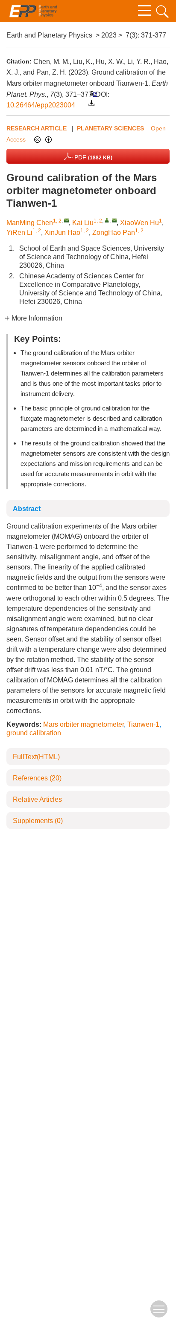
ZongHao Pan (113, 232)
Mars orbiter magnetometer (83, 724)
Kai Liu (83, 222)
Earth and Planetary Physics (49, 35)
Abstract (27, 508)
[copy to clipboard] (93, 93)
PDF (92, 157)
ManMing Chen (29, 222)
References (37, 778)
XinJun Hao (62, 232)
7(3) (132, 35)
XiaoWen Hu (139, 222)
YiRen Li (19, 232)
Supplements (38, 820)
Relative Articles (37, 799)
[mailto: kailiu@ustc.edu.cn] (114, 220)
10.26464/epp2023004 (40, 105)
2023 (109, 35)
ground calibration (33, 733)
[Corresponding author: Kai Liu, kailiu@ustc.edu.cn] (107, 220)
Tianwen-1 (143, 724)
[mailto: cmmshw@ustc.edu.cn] (66, 220)
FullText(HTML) (36, 756)
